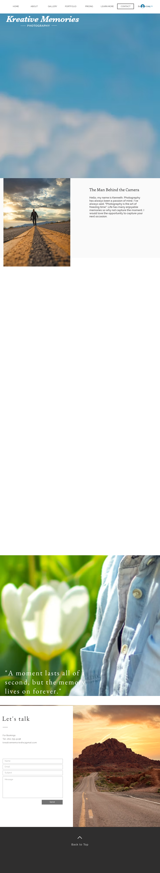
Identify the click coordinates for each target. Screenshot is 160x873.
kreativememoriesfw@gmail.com (20, 742)
